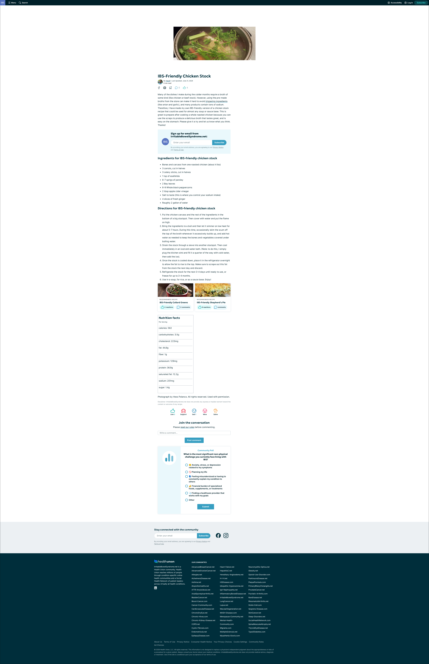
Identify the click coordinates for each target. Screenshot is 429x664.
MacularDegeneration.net (230, 609)
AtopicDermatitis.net (200, 586)
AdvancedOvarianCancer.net (204, 571)
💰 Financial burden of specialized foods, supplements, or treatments (205, 487)
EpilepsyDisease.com (200, 636)
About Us (158, 642)
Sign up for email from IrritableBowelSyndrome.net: (189, 135)
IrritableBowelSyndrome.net (231, 597)
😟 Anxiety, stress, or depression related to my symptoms (205, 466)
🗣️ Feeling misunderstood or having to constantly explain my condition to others (207, 479)
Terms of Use (179, 150)
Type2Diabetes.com (256, 632)
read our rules (187, 427)
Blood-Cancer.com (199, 601)
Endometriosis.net (199, 632)
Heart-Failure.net (227, 567)
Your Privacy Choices (223, 642)
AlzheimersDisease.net (201, 578)
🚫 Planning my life (198, 472)
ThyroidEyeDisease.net (258, 628)
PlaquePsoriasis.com (257, 582)
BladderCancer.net (199, 597)
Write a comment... (169, 433)
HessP (168, 81)
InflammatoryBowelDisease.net (233, 594)
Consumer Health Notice (201, 642)
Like (171, 411)
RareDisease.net (255, 597)
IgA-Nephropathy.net (229, 590)
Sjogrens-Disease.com (257, 609)
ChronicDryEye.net (199, 613)
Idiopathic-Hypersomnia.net (231, 586)
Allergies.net (197, 574)
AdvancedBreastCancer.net (203, 567)
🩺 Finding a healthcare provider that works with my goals (206, 494)
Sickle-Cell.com (255, 605)
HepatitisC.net (226, 571)
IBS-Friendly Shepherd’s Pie (211, 302)
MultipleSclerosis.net (228, 632)
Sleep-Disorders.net (256, 616)
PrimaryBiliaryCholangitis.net (260, 586)
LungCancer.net (226, 601)
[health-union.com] (164, 562)
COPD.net (196, 624)
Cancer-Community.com (202, 605)
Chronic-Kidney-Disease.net (203, 620)
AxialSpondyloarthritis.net (202, 594)
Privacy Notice (218, 147)
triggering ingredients (216, 101)
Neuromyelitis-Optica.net (259, 567)
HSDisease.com (226, 582)
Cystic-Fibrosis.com (200, 628)
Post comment (194, 440)
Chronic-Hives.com (200, 616)
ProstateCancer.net (256, 590)
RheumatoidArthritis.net (258, 601)
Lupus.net (224, 605)
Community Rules (256, 642)
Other (191, 500)
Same (214, 411)
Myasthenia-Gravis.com (230, 636)
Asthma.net (196, 582)
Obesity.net (253, 571)
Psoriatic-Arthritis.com (258, 594)
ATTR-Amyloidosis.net (201, 590)
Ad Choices (159, 645)
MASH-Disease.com (228, 613)
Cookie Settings (240, 642)
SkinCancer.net (254, 613)
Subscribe (421, 3)
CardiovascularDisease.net (203, 609)
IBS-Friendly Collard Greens (174, 302)
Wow (203, 411)
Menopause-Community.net (231, 616)
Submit (205, 506)
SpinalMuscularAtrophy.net (259, 624)
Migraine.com (225, 628)
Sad (193, 411)
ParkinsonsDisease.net (257, 578)
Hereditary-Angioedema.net (231, 574)
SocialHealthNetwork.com (259, 620)
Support (183, 411)
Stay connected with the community (176, 529)
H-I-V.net (223, 578)
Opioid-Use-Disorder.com (259, 574)
